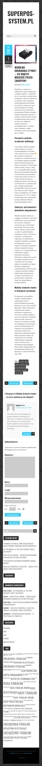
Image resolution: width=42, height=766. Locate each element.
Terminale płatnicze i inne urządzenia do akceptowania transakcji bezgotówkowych (20, 544)
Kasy (5, 635)
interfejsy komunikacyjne (23, 679)
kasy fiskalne (27, 692)
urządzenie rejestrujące (16, 737)
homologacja (7, 678)
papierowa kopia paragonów (23, 708)
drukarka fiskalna (15, 659)
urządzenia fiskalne (17, 724)
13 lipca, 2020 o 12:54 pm (23, 408)
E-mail (8, 490)
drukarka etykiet (23, 361)
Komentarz (8, 62)
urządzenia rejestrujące (15, 728)
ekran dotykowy (16, 669)
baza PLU (8, 654)
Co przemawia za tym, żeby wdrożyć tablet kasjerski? (19, 550)
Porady (27, 85)
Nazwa (8, 482)
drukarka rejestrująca (24, 662)
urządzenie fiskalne (17, 732)
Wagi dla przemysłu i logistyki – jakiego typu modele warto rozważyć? (21, 567)
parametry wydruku (20, 367)
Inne (23, 85)
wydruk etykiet (19, 373)
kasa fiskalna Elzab (28, 681)
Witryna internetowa (13, 498)
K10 (36, 678)
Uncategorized (9, 642)
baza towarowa (17, 654)
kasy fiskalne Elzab (8, 696)
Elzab (25, 674)
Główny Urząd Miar (33, 674)
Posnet (7, 711)
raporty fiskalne (26, 714)
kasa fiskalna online (20, 688)
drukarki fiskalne (14, 666)
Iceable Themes (28, 753)
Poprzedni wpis (14, 383)
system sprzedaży (22, 717)
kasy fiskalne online (24, 697)
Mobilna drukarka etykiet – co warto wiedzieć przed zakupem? (25, 74)
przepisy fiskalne (8, 714)
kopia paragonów (28, 700)
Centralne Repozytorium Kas (30, 654)
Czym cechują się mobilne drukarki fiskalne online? (20, 562)
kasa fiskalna (13, 683)
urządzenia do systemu (21, 370)
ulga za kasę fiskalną (28, 720)
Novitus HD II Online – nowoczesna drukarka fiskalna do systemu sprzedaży (20, 556)
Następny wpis (28, 383)
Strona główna (22, 758)
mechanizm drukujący (14, 705)
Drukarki (7, 628)
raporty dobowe (17, 714)
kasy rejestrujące (13, 701)
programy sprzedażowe (16, 711)
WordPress (12, 753)
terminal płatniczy (16, 720)
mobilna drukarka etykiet (21, 364)
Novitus (10, 708)
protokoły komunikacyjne (30, 711)
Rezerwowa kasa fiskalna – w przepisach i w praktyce (19, 614)
